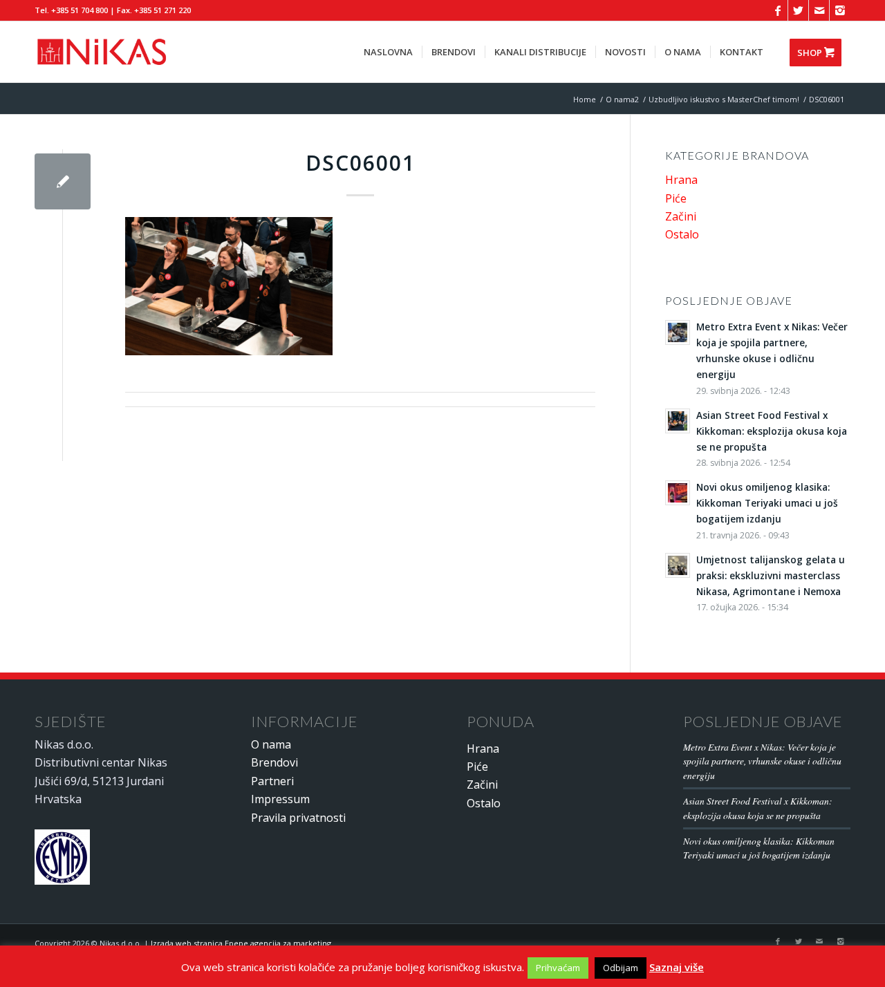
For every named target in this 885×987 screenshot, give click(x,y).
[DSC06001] (63, 181)
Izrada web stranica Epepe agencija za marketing (241, 943)
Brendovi (274, 762)
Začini (680, 216)
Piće (676, 198)
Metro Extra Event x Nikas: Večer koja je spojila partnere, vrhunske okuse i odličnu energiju (762, 761)
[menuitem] (388, 51)
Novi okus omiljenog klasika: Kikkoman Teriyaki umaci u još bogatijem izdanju (759, 847)
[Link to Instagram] (840, 10)
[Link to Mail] (819, 10)
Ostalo (682, 234)
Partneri (272, 781)
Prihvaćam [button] (558, 967)
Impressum (280, 799)
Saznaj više (676, 967)
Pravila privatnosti (298, 817)
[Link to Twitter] (798, 10)
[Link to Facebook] (777, 10)
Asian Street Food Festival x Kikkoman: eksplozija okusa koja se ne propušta (757, 807)
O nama (271, 744)
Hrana (681, 179)
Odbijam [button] (620, 967)
